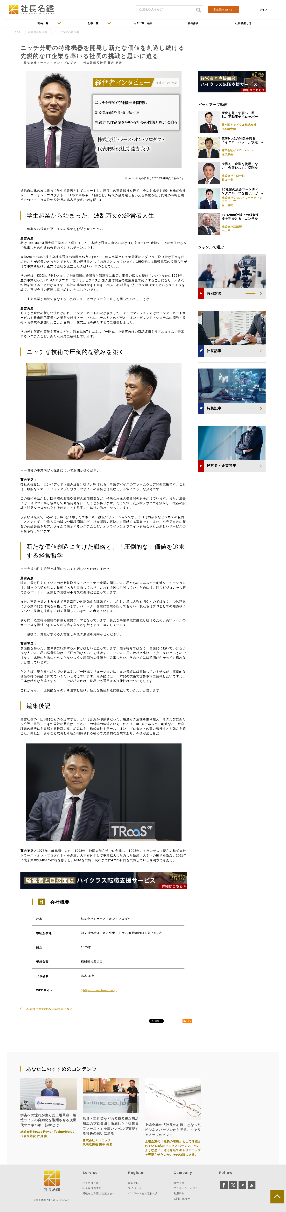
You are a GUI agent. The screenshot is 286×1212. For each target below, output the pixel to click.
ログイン (262, 9)
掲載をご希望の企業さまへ (98, 1193)
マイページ (135, 1188)
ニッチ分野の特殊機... (68, 32)
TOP (18, 32)
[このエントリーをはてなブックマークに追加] (242, 1185)
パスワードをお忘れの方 (143, 1193)
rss (188, 1021)
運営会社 (179, 1182)
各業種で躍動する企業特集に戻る (49, 1009)
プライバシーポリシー (187, 1188)
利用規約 (179, 1193)
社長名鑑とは (90, 1182)
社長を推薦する (92, 1188)
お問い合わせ (182, 1198)
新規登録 (223, 9)
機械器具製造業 (37, 32)
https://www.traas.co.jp (100, 990)
